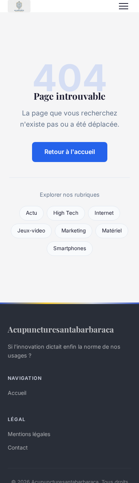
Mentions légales (29, 434)
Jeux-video (31, 230)
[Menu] (123, 6)
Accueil (17, 392)
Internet (104, 213)
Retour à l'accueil (69, 151)
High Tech (65, 213)
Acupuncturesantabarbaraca (61, 329)
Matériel (112, 230)
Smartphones (69, 248)
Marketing (73, 230)
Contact (18, 447)
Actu (31, 213)
